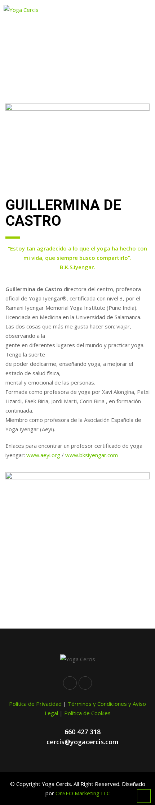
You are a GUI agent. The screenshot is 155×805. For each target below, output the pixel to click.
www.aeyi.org (43, 455)
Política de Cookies (87, 713)
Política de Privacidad (35, 703)
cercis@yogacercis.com (82, 741)
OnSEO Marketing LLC (83, 793)
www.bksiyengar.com (91, 455)
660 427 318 (83, 731)
